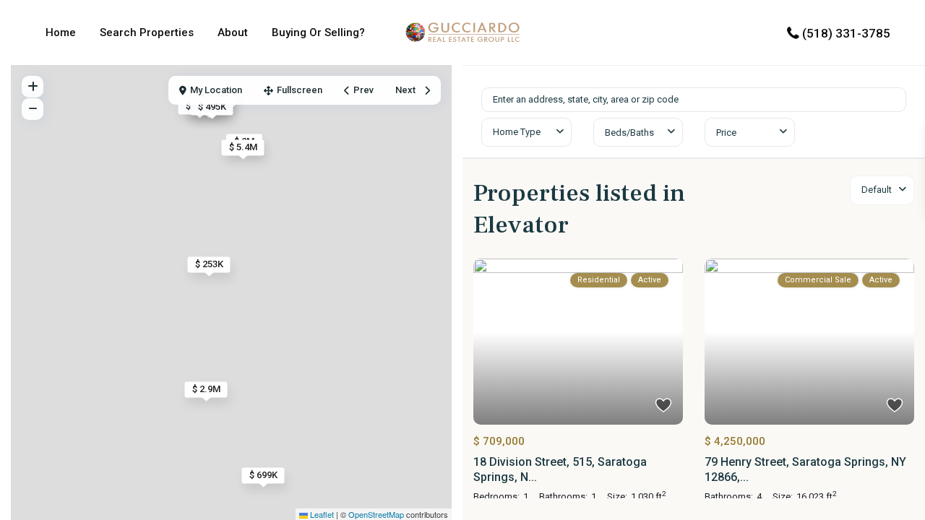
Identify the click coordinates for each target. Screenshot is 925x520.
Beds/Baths (629, 132)
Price (726, 132)
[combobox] (526, 132)
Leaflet (321, 514)
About (233, 32)
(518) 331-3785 (846, 33)
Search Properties (147, 32)
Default (876, 189)
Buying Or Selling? (318, 32)
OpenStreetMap (376, 514)
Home (61, 32)
